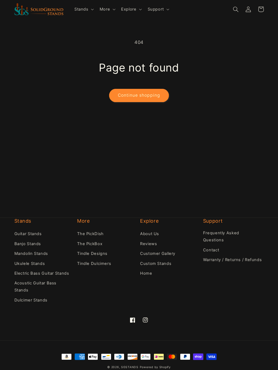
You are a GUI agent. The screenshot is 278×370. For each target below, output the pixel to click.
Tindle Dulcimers (94, 263)
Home (146, 273)
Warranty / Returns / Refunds (232, 259)
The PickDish (90, 233)
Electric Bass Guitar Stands (41, 273)
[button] (83, 9)
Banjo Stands (27, 243)
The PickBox (89, 243)
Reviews (148, 243)
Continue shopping (139, 95)
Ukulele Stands (29, 263)
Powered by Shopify (155, 367)
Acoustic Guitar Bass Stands (35, 287)
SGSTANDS (129, 367)
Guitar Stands (28, 233)
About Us (149, 233)
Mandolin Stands (31, 253)
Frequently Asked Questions (221, 236)
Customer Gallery (157, 253)
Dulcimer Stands (31, 300)
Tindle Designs (92, 253)
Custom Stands (155, 263)
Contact (211, 250)
